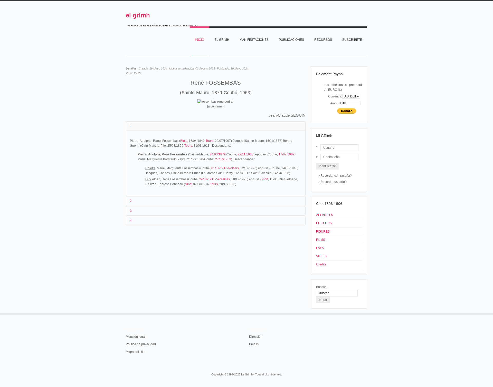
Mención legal (136, 337)
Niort (264, 179)
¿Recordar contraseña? (335, 175)
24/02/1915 (207, 179)
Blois (183, 141)
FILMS (320, 240)
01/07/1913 (219, 168)
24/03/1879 (218, 154)
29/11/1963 (245, 154)
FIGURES (323, 231)
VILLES (321, 256)
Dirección (255, 337)
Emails (254, 344)
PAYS (320, 248)
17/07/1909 (287, 154)
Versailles (223, 179)
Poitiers (233, 168)
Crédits (321, 264)
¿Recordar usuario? (333, 182)
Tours (209, 141)
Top (366, 313)
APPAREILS (324, 215)
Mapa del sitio (135, 352)
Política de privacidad (141, 344)
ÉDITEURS (324, 223)
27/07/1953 (223, 159)
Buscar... (322, 287)
